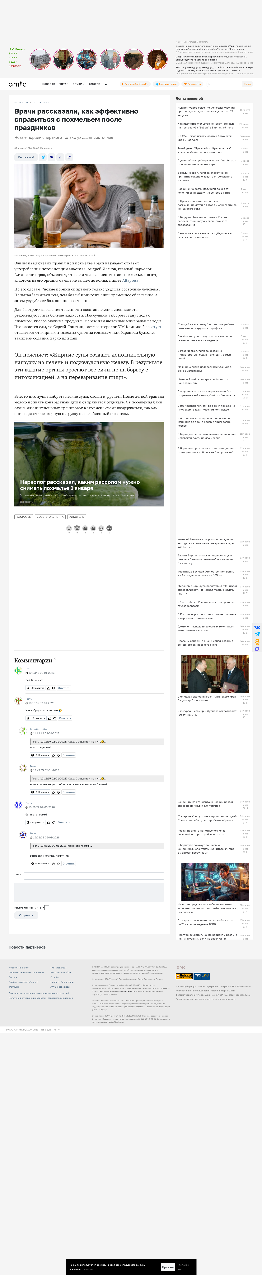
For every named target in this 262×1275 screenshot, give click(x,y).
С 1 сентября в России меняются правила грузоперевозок (206, 603)
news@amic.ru (128, 991)
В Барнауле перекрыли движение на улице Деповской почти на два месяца (207, 435)
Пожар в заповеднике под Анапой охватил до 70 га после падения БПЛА (206, 922)
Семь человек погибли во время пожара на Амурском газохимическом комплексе (206, 407)
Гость (29, 668)
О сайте (54, 977)
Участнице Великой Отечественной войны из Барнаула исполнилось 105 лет (206, 573)
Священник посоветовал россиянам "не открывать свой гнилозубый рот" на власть (206, 393)
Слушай (79, 84)
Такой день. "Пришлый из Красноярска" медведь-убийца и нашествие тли (204, 150)
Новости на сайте (19, 967)
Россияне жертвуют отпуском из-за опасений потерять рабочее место (201, 832)
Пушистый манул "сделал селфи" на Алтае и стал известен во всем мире (207, 162)
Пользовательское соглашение (26, 972)
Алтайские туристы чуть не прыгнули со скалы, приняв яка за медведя (205, 338)
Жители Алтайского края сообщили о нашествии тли (202, 380)
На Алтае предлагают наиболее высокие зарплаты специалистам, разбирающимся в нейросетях (207, 908)
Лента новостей (189, 98)
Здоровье (41, 102)
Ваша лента (194, 84)
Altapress (130, 280)
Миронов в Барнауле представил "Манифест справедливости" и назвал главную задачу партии (207, 589)
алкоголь (76, 516)
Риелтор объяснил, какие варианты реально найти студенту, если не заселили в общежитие (207, 938)
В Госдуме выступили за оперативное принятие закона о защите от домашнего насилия (205, 176)
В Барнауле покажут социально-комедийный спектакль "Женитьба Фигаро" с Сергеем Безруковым (206, 848)
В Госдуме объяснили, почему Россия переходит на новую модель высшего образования (202, 220)
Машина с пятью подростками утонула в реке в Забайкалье (205, 368)
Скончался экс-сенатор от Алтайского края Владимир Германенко (207, 698)
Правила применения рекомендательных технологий (39, 993)
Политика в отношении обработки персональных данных (41, 997)
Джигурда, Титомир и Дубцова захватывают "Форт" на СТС (207, 712)
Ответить (64, 687)
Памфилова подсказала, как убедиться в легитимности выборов (205, 235)
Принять (168, 1267)
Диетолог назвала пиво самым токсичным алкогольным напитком (206, 628)
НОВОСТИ (21, 102)
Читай (63, 84)
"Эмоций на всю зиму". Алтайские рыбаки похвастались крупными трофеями (206, 326)
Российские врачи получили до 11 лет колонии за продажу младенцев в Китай (205, 190)
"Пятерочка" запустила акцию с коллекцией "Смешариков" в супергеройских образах (207, 818)
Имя (18, 874)
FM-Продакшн (58, 967)
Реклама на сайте (60, 972)
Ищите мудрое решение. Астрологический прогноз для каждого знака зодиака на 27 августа (206, 111)
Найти (247, 84)
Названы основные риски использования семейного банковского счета (205, 642)
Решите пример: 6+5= (29, 907)
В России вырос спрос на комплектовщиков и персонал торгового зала (207, 616)
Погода (13, 977)
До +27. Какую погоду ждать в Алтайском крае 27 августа (205, 137)
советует (153, 327)
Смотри (94, 84)
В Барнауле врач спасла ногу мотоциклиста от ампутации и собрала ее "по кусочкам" (207, 450)
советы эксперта (50, 516)
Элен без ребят (38, 729)
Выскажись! (26, 157)
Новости (48, 84)
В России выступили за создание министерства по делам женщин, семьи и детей (205, 354)
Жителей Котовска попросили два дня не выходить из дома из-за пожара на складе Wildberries (206, 543)
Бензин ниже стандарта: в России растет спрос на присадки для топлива (205, 803)
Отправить (26, 915)
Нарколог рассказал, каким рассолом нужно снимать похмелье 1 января (80, 485)
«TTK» (57, 1029)
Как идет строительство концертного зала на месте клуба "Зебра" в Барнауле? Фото (206, 125)
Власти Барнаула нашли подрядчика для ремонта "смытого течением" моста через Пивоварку (205, 559)
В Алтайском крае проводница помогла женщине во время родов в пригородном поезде (205, 421)
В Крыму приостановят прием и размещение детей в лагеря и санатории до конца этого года (207, 204)
